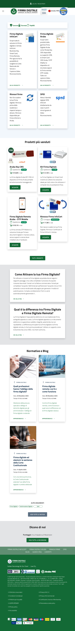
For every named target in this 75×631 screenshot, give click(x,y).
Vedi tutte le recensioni (37, 540)
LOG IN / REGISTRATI (38, 4)
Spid (38, 506)
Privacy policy (13, 607)
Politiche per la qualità (16, 599)
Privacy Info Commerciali (47, 596)
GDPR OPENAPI (14, 603)
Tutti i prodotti (37, 258)
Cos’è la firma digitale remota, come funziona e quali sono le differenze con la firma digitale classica (51, 407)
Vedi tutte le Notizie (37, 514)
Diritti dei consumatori (16, 592)
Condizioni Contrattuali (16, 596)
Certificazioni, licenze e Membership (50, 599)
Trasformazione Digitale (25, 506)
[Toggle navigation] (3, 11)
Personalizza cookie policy (47, 603)
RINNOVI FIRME (54, 549)
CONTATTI (48, 552)
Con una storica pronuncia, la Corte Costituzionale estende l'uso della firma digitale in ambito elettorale (22, 481)
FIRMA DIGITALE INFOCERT (17, 549)
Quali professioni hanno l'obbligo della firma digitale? (23, 389)
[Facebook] (9, 619)
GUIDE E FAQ (37, 552)
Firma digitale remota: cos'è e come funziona (49, 389)
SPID (65, 549)
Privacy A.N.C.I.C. (45, 592)
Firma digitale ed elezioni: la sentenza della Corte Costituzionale (22, 461)
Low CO (33, 566)
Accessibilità (13, 610)
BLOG (27, 552)
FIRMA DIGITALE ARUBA (37, 549)
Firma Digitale (13, 506)
